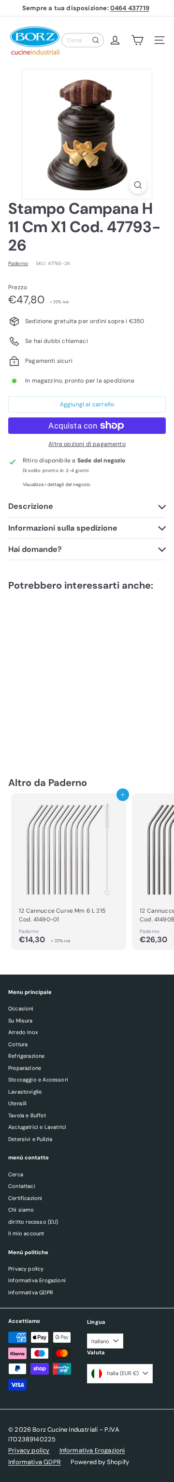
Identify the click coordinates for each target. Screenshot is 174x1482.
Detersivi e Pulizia (30, 1139)
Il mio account (26, 1233)
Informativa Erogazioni (37, 1280)
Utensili (17, 1103)
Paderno (67, 782)
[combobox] (82, 40)
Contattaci (21, 1186)
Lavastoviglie (25, 1091)
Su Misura (20, 1020)
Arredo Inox (23, 1032)
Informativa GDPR (30, 1292)
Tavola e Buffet (27, 1115)
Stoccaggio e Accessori (38, 1079)
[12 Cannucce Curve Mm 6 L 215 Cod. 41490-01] (68, 871)
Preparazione (24, 1068)
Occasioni (21, 1008)
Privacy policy (26, 1268)
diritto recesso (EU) (33, 1221)
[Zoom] (138, 185)
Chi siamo (21, 1209)
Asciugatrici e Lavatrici (37, 1127)
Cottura (18, 1044)
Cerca (15, 1174)
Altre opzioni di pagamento (87, 444)
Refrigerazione (26, 1055)
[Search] (95, 40)
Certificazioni (25, 1198)
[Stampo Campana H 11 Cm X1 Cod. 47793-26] (68, 674)
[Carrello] (137, 40)
